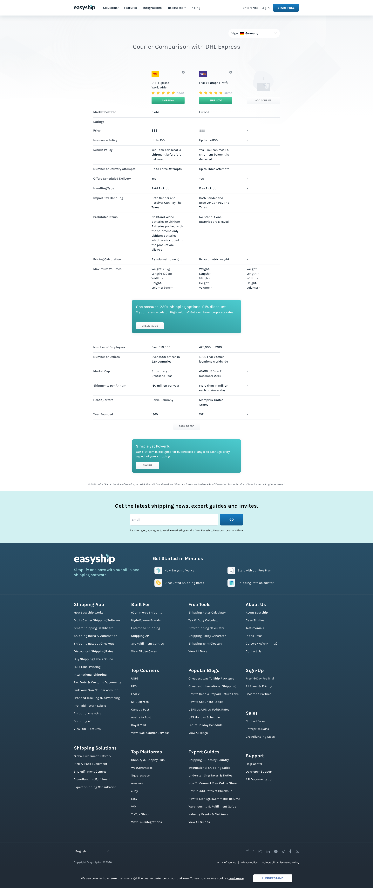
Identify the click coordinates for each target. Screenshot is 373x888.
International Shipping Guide (209, 767)
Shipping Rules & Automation (95, 636)
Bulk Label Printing (87, 667)
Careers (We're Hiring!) (261, 643)
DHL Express (140, 702)
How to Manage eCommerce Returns (214, 799)
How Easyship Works (88, 612)
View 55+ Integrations (146, 822)
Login (265, 8)
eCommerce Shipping (146, 612)
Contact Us (253, 651)
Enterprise (250, 8)
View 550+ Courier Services (150, 733)
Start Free (286, 8)
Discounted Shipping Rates (93, 651)
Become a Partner (258, 694)
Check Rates (150, 325)
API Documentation (259, 779)
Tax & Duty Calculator (204, 620)
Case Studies (255, 620)
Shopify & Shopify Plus (148, 760)
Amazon (137, 783)
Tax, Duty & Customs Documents (97, 682)
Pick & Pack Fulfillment (90, 764)
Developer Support (259, 771)
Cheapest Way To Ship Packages (211, 678)
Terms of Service (226, 862)
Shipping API (83, 721)
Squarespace (140, 775)
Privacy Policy (249, 862)
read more (236, 878)
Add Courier (263, 100)
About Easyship (257, 612)
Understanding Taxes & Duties (210, 775)
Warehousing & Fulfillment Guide (212, 806)
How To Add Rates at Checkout (210, 791)
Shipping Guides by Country (208, 760)
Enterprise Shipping (145, 628)
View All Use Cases (144, 651)
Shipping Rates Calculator (207, 612)
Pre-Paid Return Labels (90, 705)
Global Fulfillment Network (92, 756)
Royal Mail (138, 725)
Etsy (134, 799)
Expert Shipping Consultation (95, 787)
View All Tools (197, 651)
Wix (133, 806)
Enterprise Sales (257, 729)
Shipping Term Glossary (205, 643)
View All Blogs (198, 733)
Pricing (195, 8)
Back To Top (186, 426)
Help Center (254, 764)
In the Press (254, 636)
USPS (135, 678)
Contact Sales (255, 721)
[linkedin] (268, 851)
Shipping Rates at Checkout (94, 643)
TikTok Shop (140, 814)
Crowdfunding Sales (260, 736)
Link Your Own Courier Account (96, 690)
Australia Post (141, 717)
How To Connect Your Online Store (212, 783)
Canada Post (140, 709)
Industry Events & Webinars (208, 814)
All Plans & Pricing (259, 686)
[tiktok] (284, 851)
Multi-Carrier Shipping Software (97, 620)
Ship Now (168, 100)
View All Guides (199, 822)
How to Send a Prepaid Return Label (213, 694)
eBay (134, 791)
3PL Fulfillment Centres (90, 771)
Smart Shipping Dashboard (93, 628)
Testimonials (255, 628)
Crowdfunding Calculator (206, 628)
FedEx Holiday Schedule (205, 725)
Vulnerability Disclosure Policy (280, 862)
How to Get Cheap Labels (205, 702)
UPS (134, 686)
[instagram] (260, 851)
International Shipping (90, 674)
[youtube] (276, 851)
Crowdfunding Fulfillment (92, 779)
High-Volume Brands (146, 620)
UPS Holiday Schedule (204, 717)
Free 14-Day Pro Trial (260, 678)
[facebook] (290, 851)
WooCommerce (142, 767)
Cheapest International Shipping (211, 686)
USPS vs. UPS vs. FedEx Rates (208, 709)
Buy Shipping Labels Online (93, 659)
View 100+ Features (87, 729)
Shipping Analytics (87, 713)
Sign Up (148, 465)
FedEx (135, 694)
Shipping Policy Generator (207, 636)
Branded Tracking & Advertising (97, 698)
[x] (297, 851)
